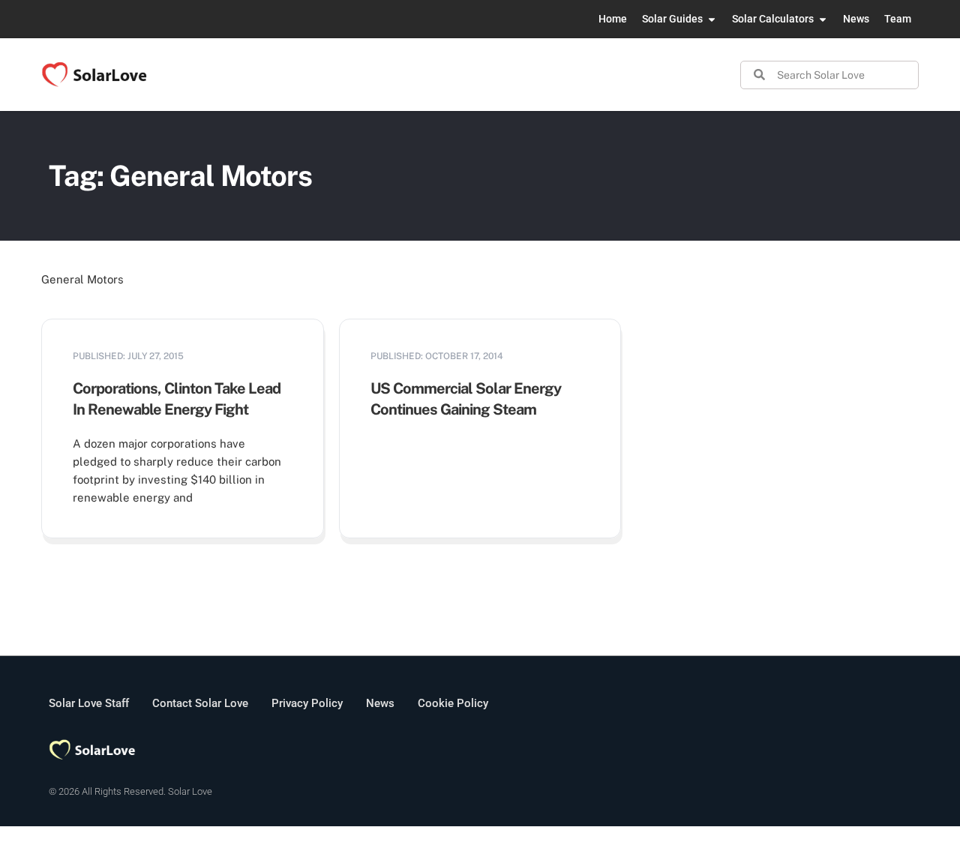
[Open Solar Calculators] (823, 19)
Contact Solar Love (200, 703)
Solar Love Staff (89, 703)
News (380, 703)
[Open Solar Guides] (711, 19)
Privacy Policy (307, 703)
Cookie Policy (453, 703)
